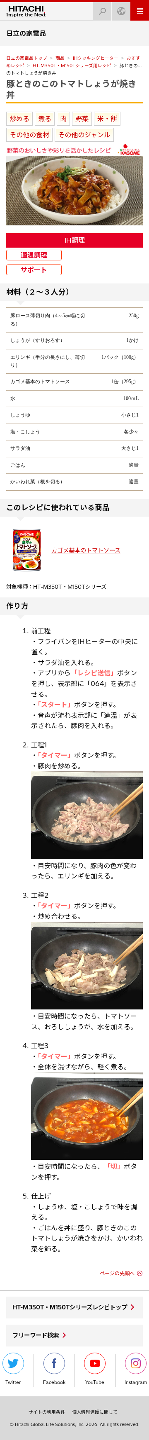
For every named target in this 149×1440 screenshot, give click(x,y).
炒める (19, 119)
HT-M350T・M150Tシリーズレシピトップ (69, 1307)
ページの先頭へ (117, 1273)
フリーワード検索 (35, 1335)
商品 (60, 58)
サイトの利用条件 (47, 1412)
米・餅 (107, 119)
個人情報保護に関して (95, 1412)
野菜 (82, 119)
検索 (102, 11)
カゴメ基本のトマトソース (85, 550)
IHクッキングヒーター (95, 58)
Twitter (13, 1382)
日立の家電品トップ (26, 58)
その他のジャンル (84, 135)
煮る (44, 119)
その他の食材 (29, 135)
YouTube (94, 1382)
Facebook (54, 1382)
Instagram (136, 1382)
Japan (121, 11)
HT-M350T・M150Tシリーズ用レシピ (72, 65)
